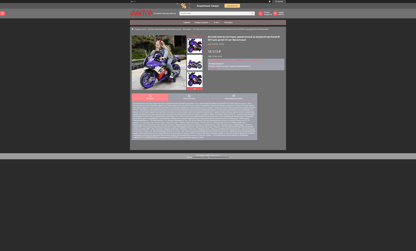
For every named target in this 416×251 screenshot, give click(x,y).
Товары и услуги (201, 22)
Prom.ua (217, 155)
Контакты (228, 22)
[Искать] (252, 13)
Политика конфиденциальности (219, 157)
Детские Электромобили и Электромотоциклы (164, 29)
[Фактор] (141, 13)
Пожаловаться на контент (200, 157)
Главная (186, 22)
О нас (216, 22)
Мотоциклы (187, 29)
